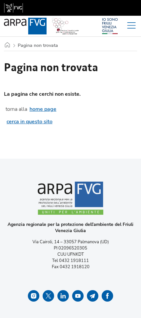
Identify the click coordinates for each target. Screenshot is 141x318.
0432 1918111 (74, 261)
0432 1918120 (75, 267)
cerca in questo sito (29, 121)
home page (43, 109)
